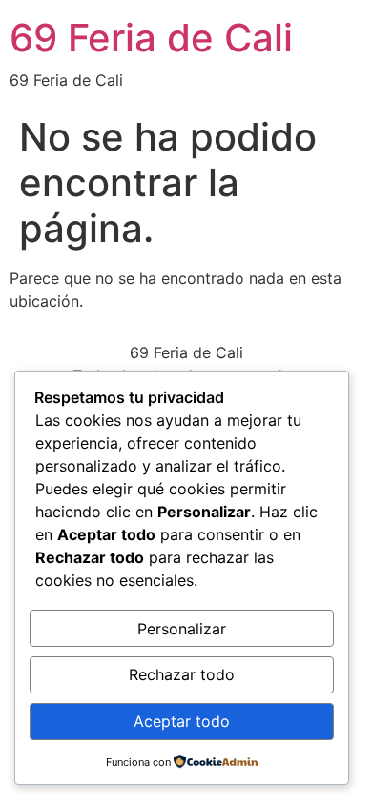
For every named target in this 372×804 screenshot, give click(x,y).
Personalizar (181, 628)
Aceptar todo (182, 721)
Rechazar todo (182, 674)
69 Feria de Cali (151, 37)
